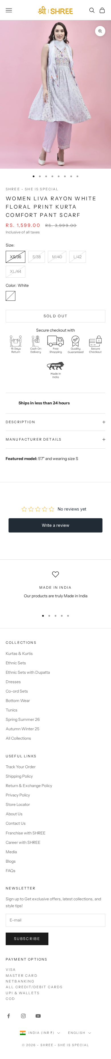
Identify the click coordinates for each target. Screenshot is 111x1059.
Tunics (11, 710)
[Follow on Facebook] (8, 1016)
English (76, 1033)
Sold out (56, 316)
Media (11, 851)
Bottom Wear (18, 700)
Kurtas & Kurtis (19, 653)
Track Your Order (21, 766)
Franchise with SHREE (26, 833)
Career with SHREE (23, 842)
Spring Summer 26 (23, 719)
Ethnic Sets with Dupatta (28, 672)
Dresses (13, 681)
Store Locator (18, 804)
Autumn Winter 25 (22, 728)
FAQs (10, 870)
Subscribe (27, 938)
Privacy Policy (18, 795)
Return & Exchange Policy (29, 785)
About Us (14, 813)
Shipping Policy (19, 776)
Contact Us (16, 823)
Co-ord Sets (17, 691)
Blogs (11, 861)
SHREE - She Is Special (32, 189)
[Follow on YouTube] (38, 1016)
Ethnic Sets (16, 662)
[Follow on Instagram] (23, 1016)
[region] (55, 588)
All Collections (18, 738)
